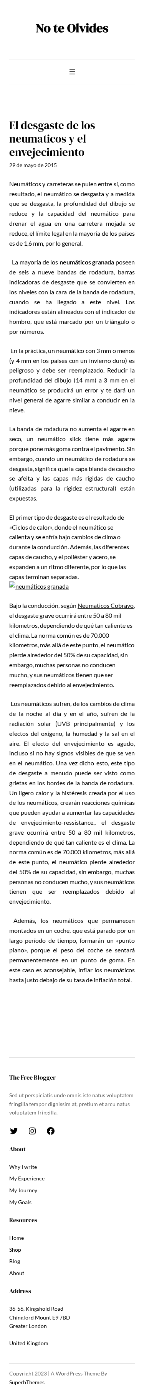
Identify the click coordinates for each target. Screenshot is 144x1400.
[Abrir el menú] (72, 71)
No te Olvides (72, 27)
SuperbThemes (27, 1382)
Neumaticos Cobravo (106, 605)
